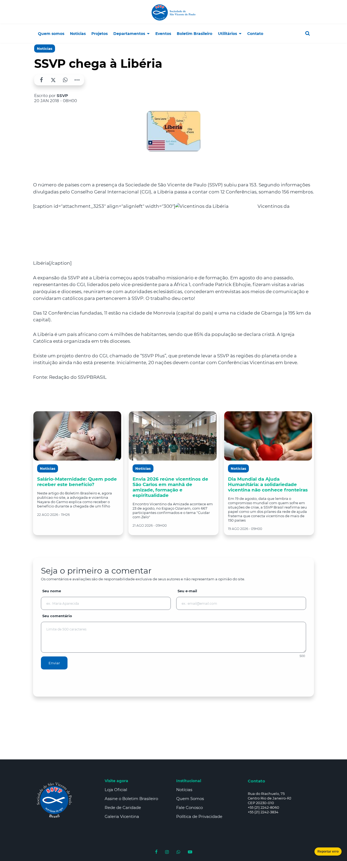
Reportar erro (328, 851)
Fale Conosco (189, 807)
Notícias (44, 48)
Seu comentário (57, 616)
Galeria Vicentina (122, 816)
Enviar (54, 663)
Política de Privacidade (199, 816)
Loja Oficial (116, 789)
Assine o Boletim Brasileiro (131, 798)
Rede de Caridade (123, 807)
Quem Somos (190, 798)
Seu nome (51, 591)
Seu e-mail (187, 591)
